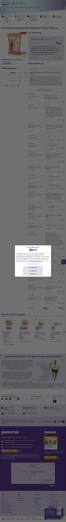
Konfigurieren (33, 271)
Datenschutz (36, 264)
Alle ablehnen (33, 274)
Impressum (29, 264)
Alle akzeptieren (33, 267)
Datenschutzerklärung (36, 261)
